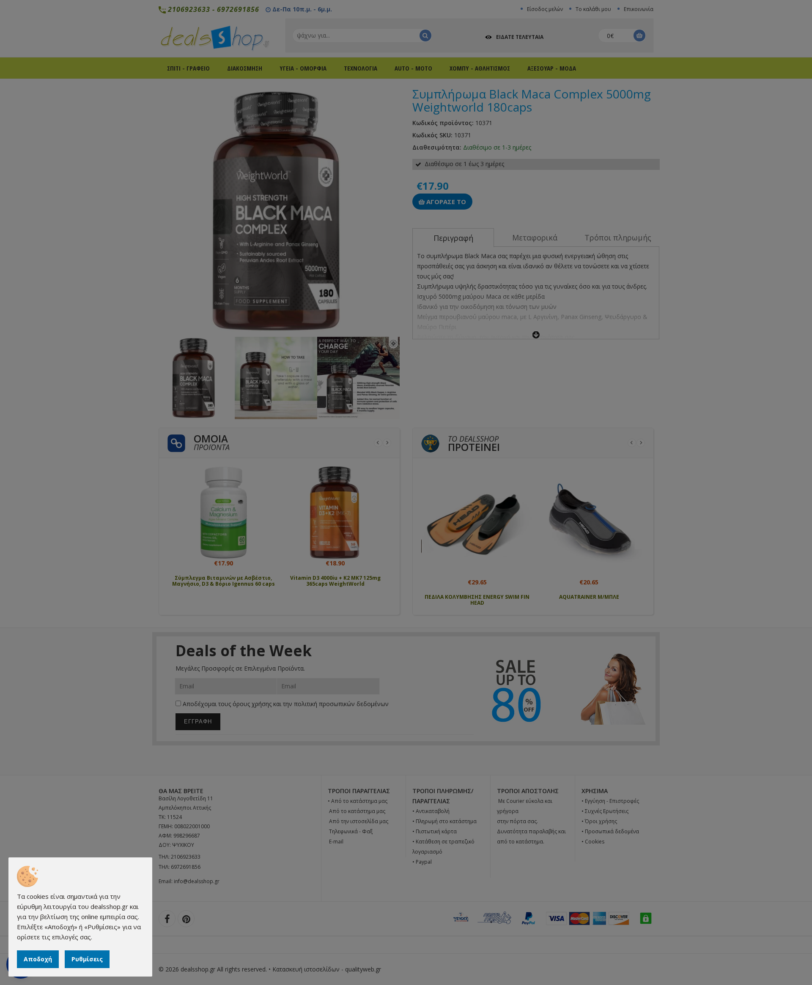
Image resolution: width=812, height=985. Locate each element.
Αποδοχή (38, 959)
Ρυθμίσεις (87, 959)
